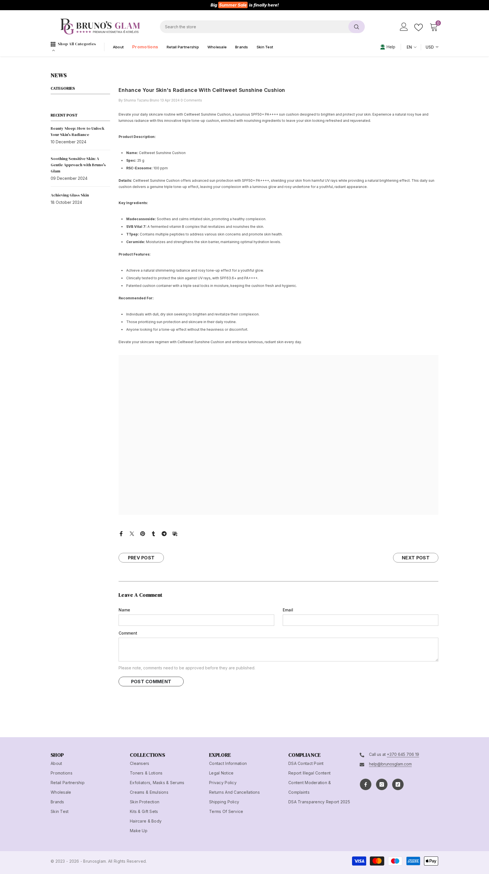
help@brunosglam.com (390, 763)
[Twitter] (131, 533)
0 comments (191, 100)
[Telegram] (164, 533)
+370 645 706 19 (403, 754)
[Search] (262, 26)
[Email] (174, 533)
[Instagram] (382, 784)
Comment (128, 633)
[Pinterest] (142, 533)
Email (288, 609)
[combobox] (254, 26)
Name (124, 609)
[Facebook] (121, 533)
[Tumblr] (153, 533)
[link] (387, 46)
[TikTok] (398, 784)
